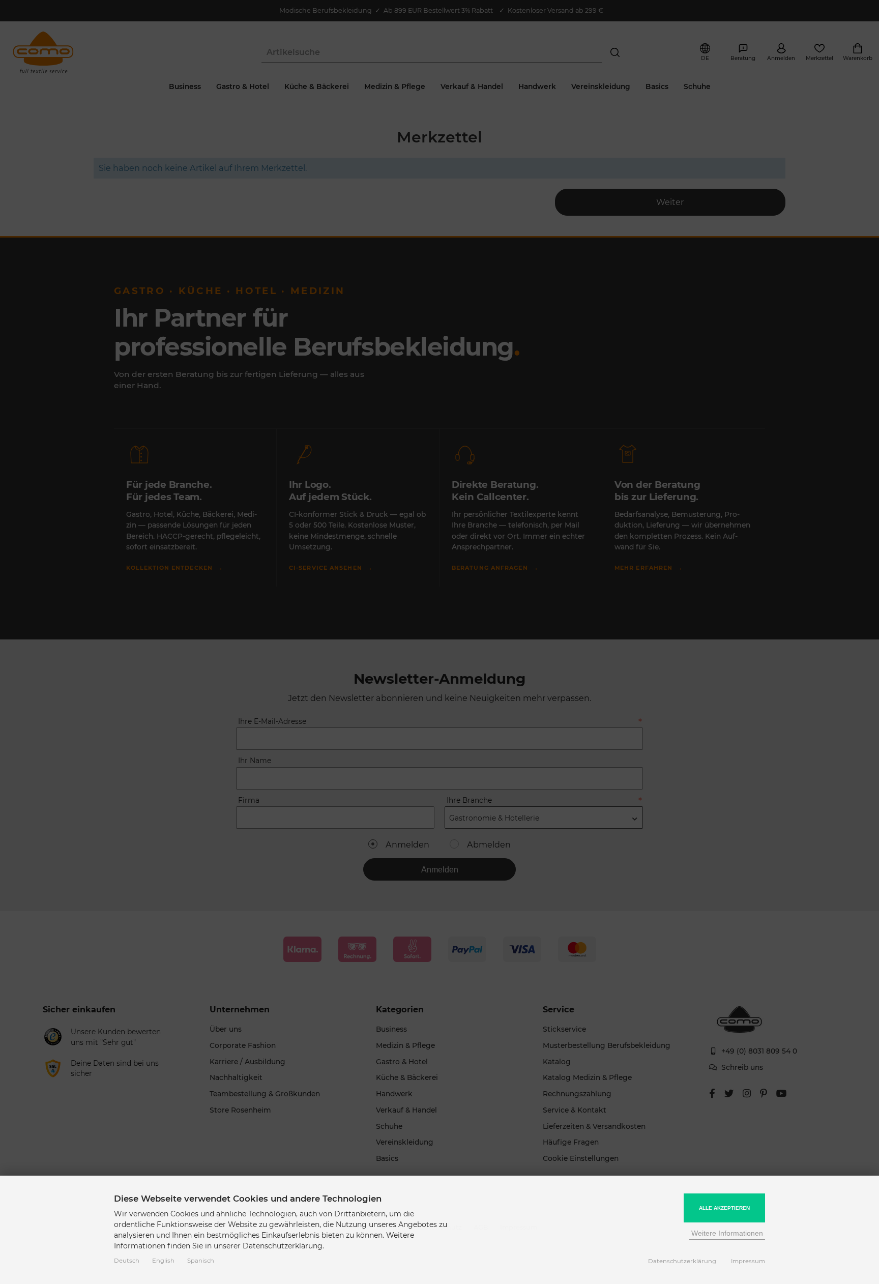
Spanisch (200, 1260)
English (163, 1260)
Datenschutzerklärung (682, 1261)
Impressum (748, 1261)
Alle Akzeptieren (724, 1208)
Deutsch (126, 1260)
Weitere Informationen (727, 1233)
